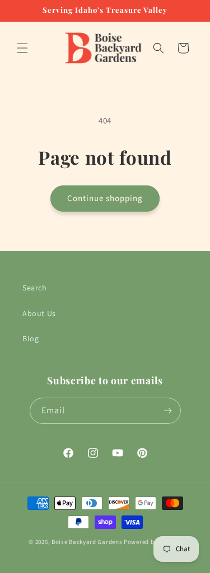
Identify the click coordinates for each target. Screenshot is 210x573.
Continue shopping (105, 198)
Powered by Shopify (152, 542)
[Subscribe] (168, 411)
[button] (22, 48)
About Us (39, 313)
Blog (30, 339)
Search (34, 288)
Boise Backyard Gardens (87, 542)
